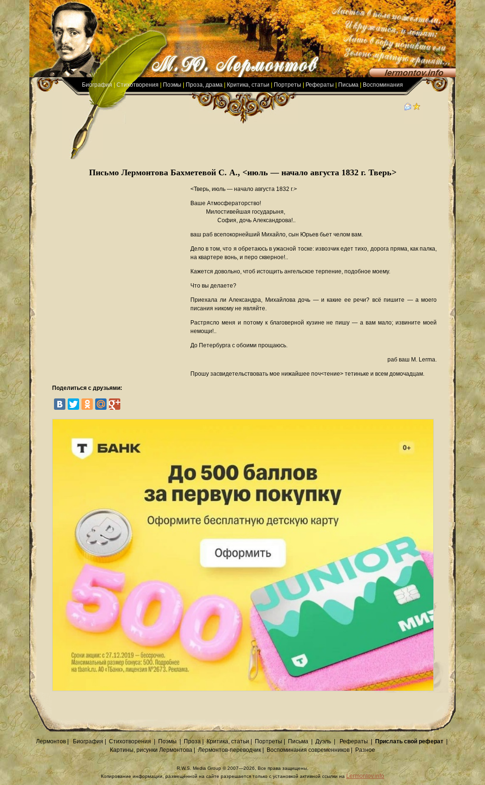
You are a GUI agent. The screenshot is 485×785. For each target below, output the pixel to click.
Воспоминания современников (308, 750)
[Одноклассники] (87, 404)
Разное (365, 750)
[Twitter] (73, 404)
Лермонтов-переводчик (229, 750)
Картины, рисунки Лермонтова (151, 750)
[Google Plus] (114, 404)
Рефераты (319, 84)
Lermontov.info (365, 776)
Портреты (287, 84)
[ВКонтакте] (59, 404)
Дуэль (323, 741)
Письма (348, 84)
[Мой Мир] (101, 404)
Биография (97, 84)
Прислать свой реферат (409, 741)
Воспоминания (383, 84)
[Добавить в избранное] (417, 108)
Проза (192, 741)
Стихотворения (138, 84)
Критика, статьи (248, 84)
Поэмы (172, 84)
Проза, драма (204, 84)
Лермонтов (51, 741)
